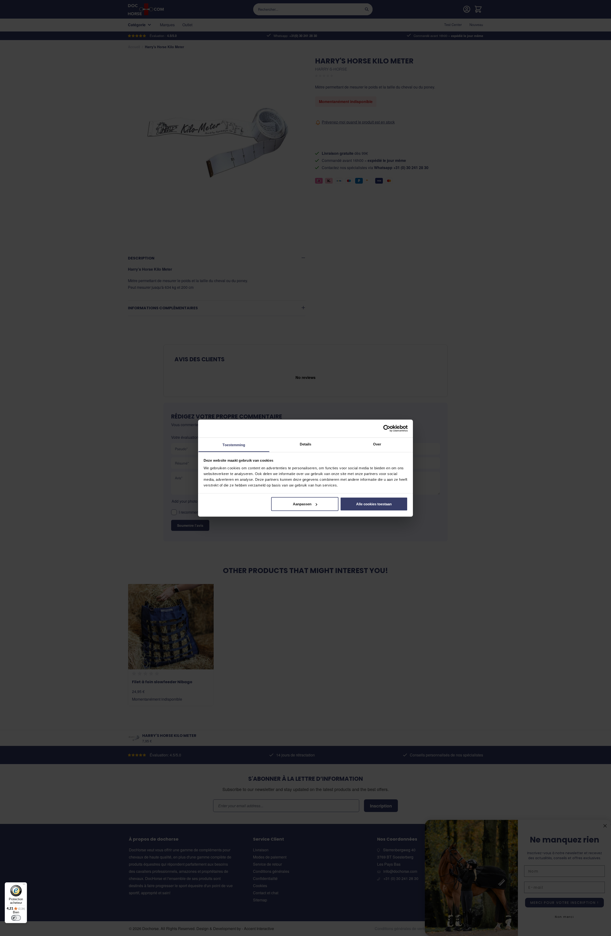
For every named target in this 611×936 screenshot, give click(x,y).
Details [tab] (305, 444)
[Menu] (24, 885)
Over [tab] (377, 444)
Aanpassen (302, 504)
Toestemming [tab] (233, 445)
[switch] (16, 918)
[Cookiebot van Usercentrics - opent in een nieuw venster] (387, 428)
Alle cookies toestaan (374, 504)
